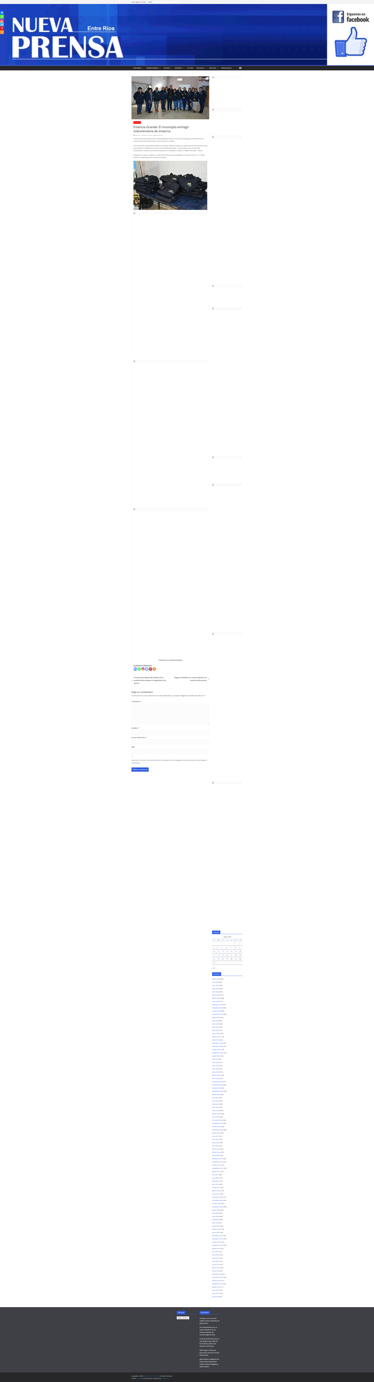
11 (218, 951)
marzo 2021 (216, 1187)
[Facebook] (135, 669)
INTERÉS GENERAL (152, 68)
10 (214, 951)
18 (218, 955)
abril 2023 (215, 1107)
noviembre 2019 (217, 1239)
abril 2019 (215, 1261)
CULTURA (190, 68)
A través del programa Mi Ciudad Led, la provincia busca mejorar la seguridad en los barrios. (150, 680)
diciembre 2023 (217, 1082)
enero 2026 (215, 1001)
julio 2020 (215, 1213)
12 (223, 951)
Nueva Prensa (159, 135)
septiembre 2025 (217, 1014)
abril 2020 (215, 1223)
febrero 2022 (216, 1152)
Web (133, 747)
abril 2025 (215, 1030)
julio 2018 (215, 1290)
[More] (154, 669)
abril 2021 (215, 1184)
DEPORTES (178, 68)
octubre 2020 (216, 1203)
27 (227, 959)
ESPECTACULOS (226, 68)
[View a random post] (240, 68)
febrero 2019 (216, 1268)
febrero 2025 (216, 1037)
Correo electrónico (139, 737)
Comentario (136, 701)
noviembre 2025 (217, 1008)
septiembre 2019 (217, 1245)
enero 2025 (215, 1040)
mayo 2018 (215, 1297)
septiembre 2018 (217, 1284)
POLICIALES (200, 68)
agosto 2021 (216, 1171)
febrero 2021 (216, 1191)
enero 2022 (215, 1155)
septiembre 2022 (217, 1130)
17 (214, 955)
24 (214, 959)
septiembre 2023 (217, 1091)
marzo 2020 (216, 1226)
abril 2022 (215, 1146)
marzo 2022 (216, 1149)
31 (214, 963)
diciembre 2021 (217, 1159)
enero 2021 (215, 1194)
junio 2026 (215, 985)
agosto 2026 (216, 979)
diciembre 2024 (217, 1043)
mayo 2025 (215, 1027)
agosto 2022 (216, 1133)
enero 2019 (215, 1271)
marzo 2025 (216, 1033)
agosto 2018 (216, 1287)
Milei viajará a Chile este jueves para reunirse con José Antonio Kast (209, 1352)
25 (218, 959)
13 (227, 951)
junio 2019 (215, 1255)
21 (231, 955)
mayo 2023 (215, 1104)
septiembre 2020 (217, 1207)
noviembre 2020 (217, 1200)
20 (227, 955)
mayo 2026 (215, 989)
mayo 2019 (215, 1258)
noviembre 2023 (217, 1085)
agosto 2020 (216, 1210)
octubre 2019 (216, 1242)
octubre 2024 (216, 1049)
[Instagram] (143, 669)
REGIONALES (137, 122)
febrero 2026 (216, 998)
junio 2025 (215, 1024)
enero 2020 (215, 1232)
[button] (142, 68)
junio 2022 (215, 1139)
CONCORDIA (137, 68)
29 (236, 959)
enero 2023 (215, 1117)
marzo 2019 (216, 1264)
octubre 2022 (216, 1126)
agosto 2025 (216, 1017)
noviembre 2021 (217, 1162)
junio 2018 (215, 1293)
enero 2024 (215, 1078)
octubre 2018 (216, 1280)
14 (231, 951)
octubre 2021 (216, 1165)
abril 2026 (215, 992)
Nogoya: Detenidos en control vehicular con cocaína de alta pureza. (190, 678)
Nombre (135, 728)
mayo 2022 (215, 1143)
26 (223, 959)
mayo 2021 (215, 1181)
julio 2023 (215, 1098)
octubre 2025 (216, 1011)
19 (223, 955)
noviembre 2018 (217, 1277)
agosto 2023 (216, 1094)
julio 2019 (215, 1252)
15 (236, 951)
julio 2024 (215, 1059)
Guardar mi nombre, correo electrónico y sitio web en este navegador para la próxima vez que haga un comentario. (169, 761)
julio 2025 (215, 1021)
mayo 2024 (215, 1066)
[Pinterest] (150, 669)
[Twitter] (146, 669)
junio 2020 (215, 1216)
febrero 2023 (216, 1114)
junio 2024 (215, 1062)
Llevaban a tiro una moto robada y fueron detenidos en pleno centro (210, 1320)
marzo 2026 (216, 995)
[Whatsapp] (139, 669)
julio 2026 (215, 982)
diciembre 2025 (217, 1005)
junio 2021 (215, 1178)
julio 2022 (215, 1136)
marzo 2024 (216, 1072)
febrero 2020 (216, 1229)
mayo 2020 (215, 1220)
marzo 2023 (216, 1110)
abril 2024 (215, 1069)
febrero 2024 (216, 1075)
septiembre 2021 (217, 1168)
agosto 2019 (216, 1248)
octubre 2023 (216, 1088)
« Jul (213, 968)
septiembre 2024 (217, 1053)
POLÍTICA (167, 68)
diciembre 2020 (217, 1197)
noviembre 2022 (217, 1123)
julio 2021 (215, 1175)
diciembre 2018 (217, 1274)
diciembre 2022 (217, 1120)
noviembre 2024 (217, 1046)
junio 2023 (215, 1101)
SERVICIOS (212, 68)
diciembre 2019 (217, 1236)
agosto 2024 (216, 1056)
